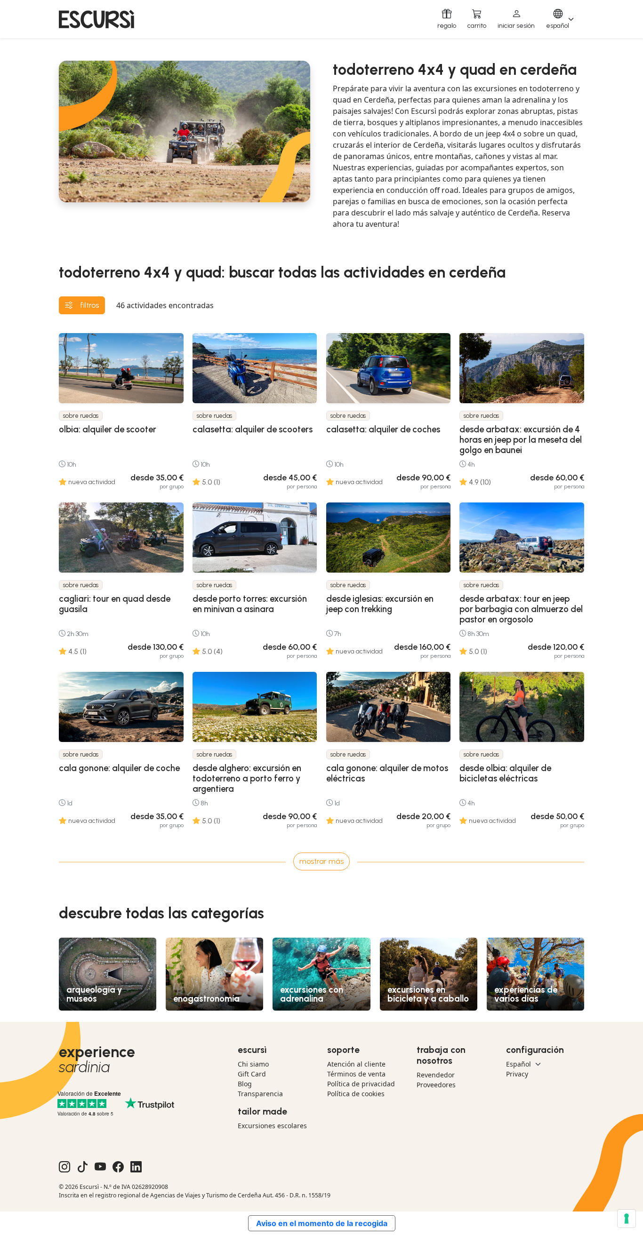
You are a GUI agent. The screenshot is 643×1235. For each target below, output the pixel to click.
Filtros (89, 305)
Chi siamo (253, 1064)
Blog (245, 1083)
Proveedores (436, 1084)
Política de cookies (356, 1093)
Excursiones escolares (272, 1125)
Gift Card (252, 1073)
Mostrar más (321, 861)
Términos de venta (356, 1073)
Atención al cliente (356, 1064)
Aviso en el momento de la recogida (321, 1223)
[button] (516, 19)
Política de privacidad (361, 1083)
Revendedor (436, 1074)
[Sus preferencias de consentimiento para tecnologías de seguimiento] (626, 1218)
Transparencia (260, 1093)
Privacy (517, 1073)
